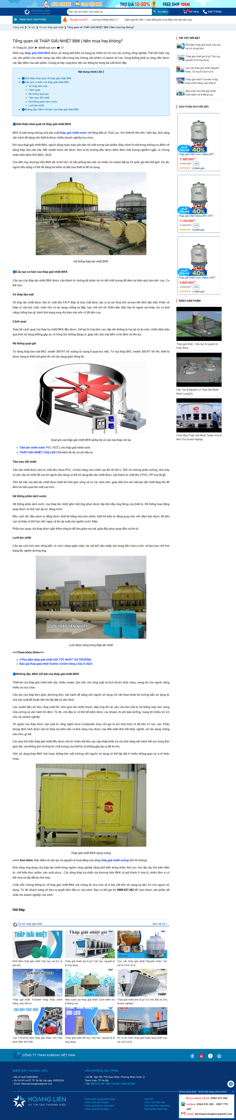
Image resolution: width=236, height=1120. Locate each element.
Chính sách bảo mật (154, 1102)
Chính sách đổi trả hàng (96, 1109)
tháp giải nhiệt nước (73, 132)
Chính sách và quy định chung (100, 1099)
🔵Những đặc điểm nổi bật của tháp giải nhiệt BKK (50, 109)
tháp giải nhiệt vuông (115, 860)
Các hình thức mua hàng (156, 1105)
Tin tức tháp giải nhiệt (30, 923)
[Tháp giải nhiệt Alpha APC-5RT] (199, 196)
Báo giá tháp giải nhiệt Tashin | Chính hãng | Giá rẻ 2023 (56, 663)
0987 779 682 (113, 1083)
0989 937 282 (97, 1083)
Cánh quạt (34, 90)
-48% (196, 164)
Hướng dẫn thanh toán (155, 1109)
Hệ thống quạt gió (39, 93)
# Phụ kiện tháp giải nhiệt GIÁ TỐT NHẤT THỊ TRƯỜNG (55, 659)
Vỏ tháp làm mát (38, 86)
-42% (196, 225)
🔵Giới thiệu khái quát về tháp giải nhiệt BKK (46, 78)
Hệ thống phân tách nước (43, 101)
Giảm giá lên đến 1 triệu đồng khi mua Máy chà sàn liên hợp (132, 19)
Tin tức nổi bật (189, 38)
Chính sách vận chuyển (96, 1102)
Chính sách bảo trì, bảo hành (99, 1105)
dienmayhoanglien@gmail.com (213, 1114)
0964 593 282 (128, 1083)
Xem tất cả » (160, 923)
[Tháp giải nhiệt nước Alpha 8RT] (199, 135)
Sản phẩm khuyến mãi (194, 106)
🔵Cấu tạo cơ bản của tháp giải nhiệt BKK (45, 82)
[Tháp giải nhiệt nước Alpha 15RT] (199, 258)
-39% (196, 287)
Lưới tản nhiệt (36, 105)
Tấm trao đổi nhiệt (39, 97)
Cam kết (148, 1099)
